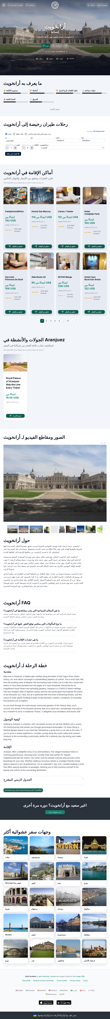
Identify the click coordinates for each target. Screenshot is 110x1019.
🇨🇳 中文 (82, 990)
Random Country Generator (43, 980)
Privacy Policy (75, 980)
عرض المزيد (55, 109)
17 (68, 321)
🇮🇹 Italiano (64, 990)
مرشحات (58, 46)
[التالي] (72, 321)
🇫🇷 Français (30, 990)
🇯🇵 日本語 (91, 990)
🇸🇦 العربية (74, 990)
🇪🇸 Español (41, 990)
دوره (47, 46)
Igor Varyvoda (44, 976)
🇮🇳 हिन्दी (61, 994)
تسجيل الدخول (102, 5)
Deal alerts (26, 980)
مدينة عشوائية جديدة (55, 812)
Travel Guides (62, 980)
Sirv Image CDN (78, 976)
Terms (85, 980)
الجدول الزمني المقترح (18, 779)
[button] (103, 444)
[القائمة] (4, 5)
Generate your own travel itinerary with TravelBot (23, 790)
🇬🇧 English (19, 990)
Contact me (54, 976)
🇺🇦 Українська (51, 994)
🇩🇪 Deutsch (53, 990)
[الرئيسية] (55, 5)
